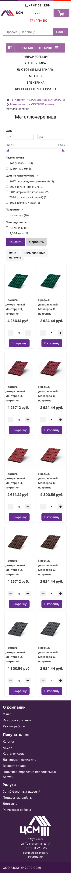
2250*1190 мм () (21, 168)
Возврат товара (15, 766)
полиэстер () (19, 215)
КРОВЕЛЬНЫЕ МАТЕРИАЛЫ (35, 89)
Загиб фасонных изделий (22, 791)
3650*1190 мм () (21, 163)
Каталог (9, 741)
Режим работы (14, 726)
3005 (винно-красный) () (26, 186)
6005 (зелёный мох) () (24, 202)
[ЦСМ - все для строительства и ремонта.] (8, 100)
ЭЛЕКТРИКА (35, 82)
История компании (17, 720)
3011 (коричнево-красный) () (29, 192)
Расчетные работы (17, 810)
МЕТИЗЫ (35, 76)
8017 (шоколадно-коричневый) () (31, 181)
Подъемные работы (17, 797)
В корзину (19, 343)
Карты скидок (13, 753)
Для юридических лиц (19, 760)
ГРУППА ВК (38, 20)
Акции (7, 747)
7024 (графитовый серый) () (28, 197)
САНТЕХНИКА (35, 63)
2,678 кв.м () (18, 227)
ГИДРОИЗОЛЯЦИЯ (35, 57)
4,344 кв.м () (18, 233)
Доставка (10, 803)
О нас (7, 714)
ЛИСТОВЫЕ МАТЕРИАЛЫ (35, 69)
